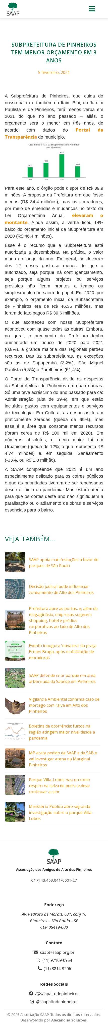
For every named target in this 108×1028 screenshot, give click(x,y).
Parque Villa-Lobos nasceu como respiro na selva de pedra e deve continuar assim (59, 785)
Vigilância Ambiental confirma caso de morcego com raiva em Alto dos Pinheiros (64, 705)
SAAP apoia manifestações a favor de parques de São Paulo (63, 562)
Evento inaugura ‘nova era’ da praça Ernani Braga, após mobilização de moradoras (62, 651)
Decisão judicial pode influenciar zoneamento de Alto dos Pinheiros (61, 589)
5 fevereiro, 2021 (54, 72)
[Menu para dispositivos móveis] (92, 9)
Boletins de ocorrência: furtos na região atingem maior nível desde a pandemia (62, 732)
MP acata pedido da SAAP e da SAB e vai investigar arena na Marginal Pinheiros (63, 759)
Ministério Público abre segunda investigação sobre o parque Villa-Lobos (61, 812)
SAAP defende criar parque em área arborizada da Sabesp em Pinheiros (62, 678)
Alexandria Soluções (69, 1020)
